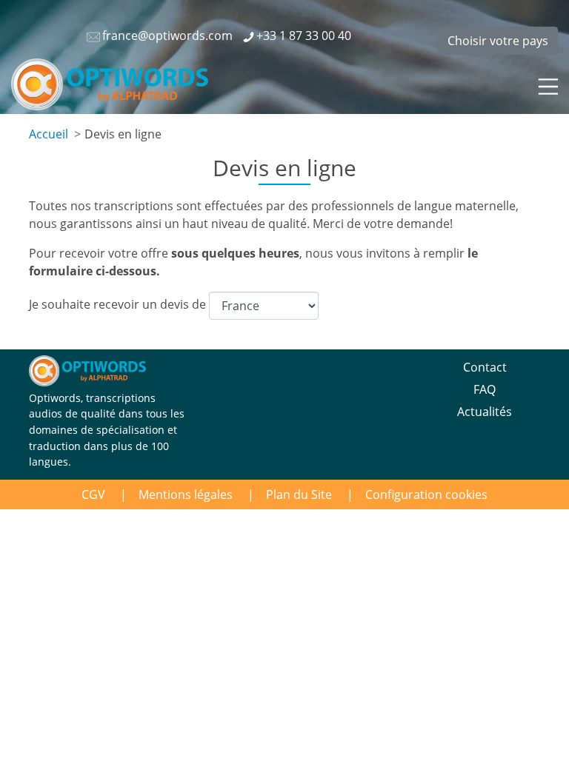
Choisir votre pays (497, 41)
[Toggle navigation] (547, 84)
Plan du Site (299, 494)
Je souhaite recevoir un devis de (119, 305)
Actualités (484, 411)
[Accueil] (109, 84)
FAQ (484, 389)
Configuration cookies (426, 494)
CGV (93, 494)
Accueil (48, 134)
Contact (485, 367)
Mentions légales (186, 494)
